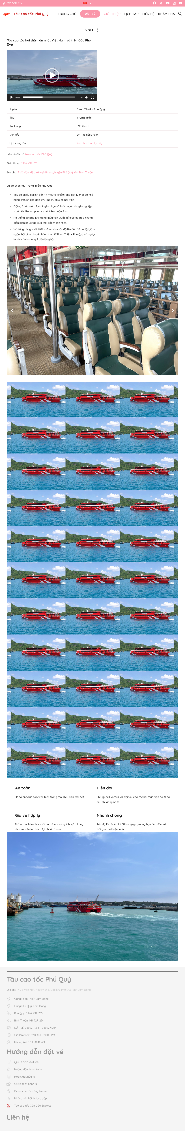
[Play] (11, 97)
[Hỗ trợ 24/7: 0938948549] (10, 1042)
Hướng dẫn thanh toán (28, 1069)
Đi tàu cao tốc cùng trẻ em (31, 1091)
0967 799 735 (29, 163)
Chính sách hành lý (25, 1084)
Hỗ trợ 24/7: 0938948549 (29, 1042)
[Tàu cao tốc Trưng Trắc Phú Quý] (92, 896)
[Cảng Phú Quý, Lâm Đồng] (10, 1006)
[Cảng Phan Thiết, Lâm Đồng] (10, 999)
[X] (161, 3)
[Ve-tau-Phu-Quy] (6, 14)
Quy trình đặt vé (26, 1062)
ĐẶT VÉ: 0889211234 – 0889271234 (35, 1027)
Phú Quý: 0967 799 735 (28, 1013)
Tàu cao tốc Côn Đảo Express (32, 1105)
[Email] (180, 3)
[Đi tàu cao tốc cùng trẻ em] (10, 1091)
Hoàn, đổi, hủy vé (25, 1076)
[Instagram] (174, 3)
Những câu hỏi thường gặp (30, 1098)
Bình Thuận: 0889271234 (29, 1020)
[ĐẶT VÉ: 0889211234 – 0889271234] (10, 1028)
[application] (52, 75)
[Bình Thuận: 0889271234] (10, 1020)
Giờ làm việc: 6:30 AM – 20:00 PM (34, 1035)
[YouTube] (167, 3)
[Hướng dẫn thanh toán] (10, 1069)
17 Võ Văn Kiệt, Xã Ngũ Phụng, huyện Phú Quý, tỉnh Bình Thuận (54, 172)
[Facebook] (154, 3)
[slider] (49, 97)
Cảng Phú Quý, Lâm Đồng (30, 1006)
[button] (87, 3)
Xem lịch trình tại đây (89, 143)
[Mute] (87, 97)
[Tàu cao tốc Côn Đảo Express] (10, 1105)
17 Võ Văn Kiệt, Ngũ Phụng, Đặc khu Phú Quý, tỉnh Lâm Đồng (53, 989)
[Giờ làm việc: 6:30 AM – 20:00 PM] (10, 1035)
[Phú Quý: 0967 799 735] (10, 1013)
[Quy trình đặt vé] (10, 1062)
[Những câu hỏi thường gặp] (10, 1098)
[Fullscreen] (92, 97)
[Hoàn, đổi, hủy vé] (10, 1077)
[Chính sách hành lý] (10, 1084)
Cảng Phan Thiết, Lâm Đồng (31, 998)
